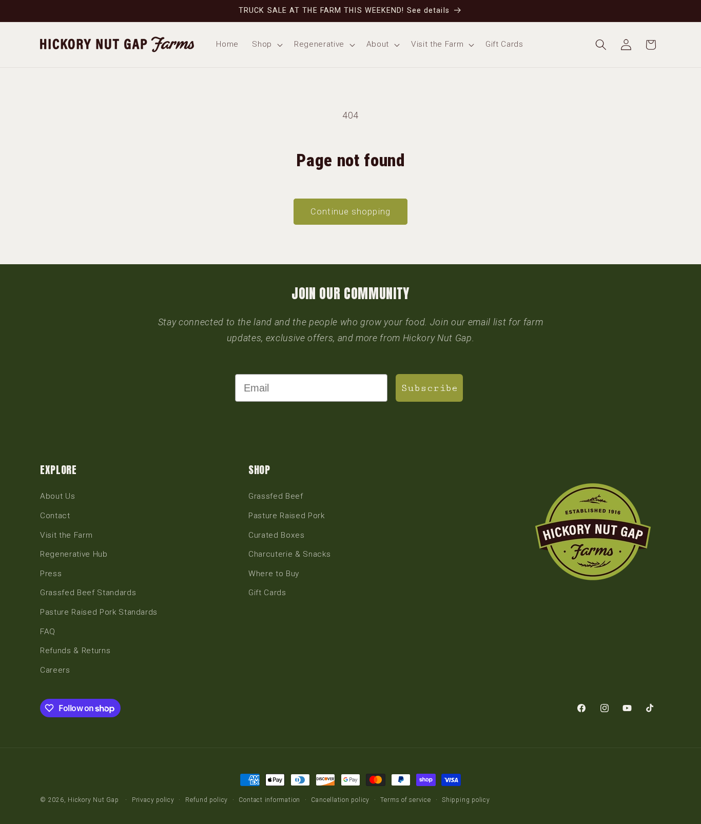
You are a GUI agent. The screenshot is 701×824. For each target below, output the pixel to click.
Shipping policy (466, 799)
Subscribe (429, 388)
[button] (266, 44)
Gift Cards (267, 592)
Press (51, 573)
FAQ (47, 631)
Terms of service (405, 799)
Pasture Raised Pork (286, 515)
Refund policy (206, 799)
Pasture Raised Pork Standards (99, 612)
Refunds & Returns (75, 650)
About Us (57, 496)
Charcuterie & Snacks (289, 554)
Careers (55, 670)
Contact (55, 515)
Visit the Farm (66, 535)
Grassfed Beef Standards (88, 592)
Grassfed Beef (275, 496)
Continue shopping (350, 212)
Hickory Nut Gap (93, 799)
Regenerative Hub (74, 554)
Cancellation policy (340, 799)
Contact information (269, 799)
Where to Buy (273, 573)
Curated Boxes (276, 535)
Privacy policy (153, 799)
